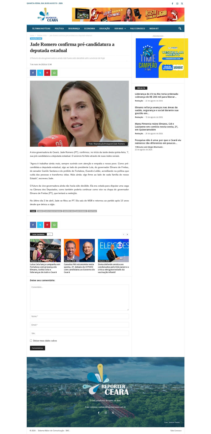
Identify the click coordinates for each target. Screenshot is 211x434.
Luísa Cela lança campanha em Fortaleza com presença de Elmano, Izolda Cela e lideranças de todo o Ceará (45, 268)
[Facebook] (172, 4)
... (49, 234)
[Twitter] (182, 4)
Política (59, 28)
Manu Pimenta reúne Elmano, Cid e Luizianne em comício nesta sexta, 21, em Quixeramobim (156, 126)
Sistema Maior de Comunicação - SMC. (54, 430)
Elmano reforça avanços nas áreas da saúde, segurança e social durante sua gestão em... (156, 110)
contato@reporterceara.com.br (112, 407)
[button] (179, 28)
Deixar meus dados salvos (45, 341)
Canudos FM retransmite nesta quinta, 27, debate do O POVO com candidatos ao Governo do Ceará (79, 268)
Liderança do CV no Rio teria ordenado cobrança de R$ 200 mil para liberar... (156, 95)
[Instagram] (177, 4)
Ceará (40, 211)
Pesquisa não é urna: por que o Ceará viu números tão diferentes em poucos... (158, 141)
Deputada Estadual (53, 211)
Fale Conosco (137, 28)
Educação (104, 28)
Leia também (38, 234)
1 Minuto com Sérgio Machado (148, 147)
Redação (139, 101)
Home (32, 35)
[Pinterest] (47, 73)
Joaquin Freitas (174, 422)
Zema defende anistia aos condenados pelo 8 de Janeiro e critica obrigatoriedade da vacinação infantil (113, 268)
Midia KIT (154, 28)
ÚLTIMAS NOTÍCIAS (41, 28)
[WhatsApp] (54, 73)
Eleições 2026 (42, 35)
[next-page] (127, 234)
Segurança (74, 28)
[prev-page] (123, 234)
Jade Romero (81, 211)
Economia (89, 28)
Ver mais (118, 28)
